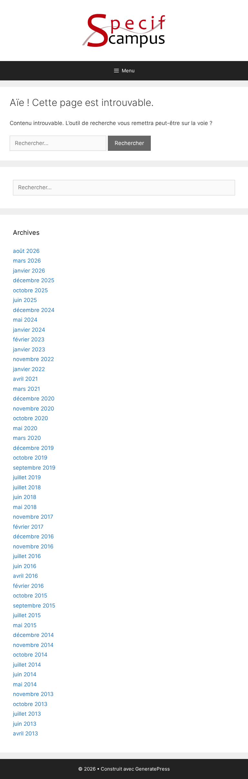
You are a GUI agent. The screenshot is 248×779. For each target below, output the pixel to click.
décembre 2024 (34, 310)
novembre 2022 (33, 359)
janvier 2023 (29, 349)
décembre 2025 (33, 280)
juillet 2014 (27, 664)
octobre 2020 (30, 418)
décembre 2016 (33, 536)
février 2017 (28, 527)
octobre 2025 (30, 290)
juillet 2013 (27, 714)
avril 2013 (25, 733)
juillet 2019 (27, 477)
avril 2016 (25, 576)
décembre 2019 (33, 448)
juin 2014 (24, 674)
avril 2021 (25, 379)
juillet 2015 (27, 615)
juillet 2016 (27, 556)
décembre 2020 (34, 398)
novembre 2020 (33, 408)
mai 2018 (24, 507)
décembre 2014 (33, 635)
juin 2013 (24, 724)
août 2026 (26, 251)
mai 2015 (24, 625)
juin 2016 (24, 566)
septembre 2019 (34, 467)
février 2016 (28, 586)
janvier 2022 (29, 369)
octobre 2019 (30, 457)
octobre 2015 (30, 595)
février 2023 (29, 339)
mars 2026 (27, 260)
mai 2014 (25, 684)
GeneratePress (152, 769)
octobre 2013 (30, 704)
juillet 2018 (27, 487)
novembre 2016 (33, 546)
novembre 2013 (33, 694)
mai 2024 (25, 320)
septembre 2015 (34, 605)
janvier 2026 (29, 270)
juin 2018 (24, 497)
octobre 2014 (30, 654)
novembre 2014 (33, 645)
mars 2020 (27, 438)
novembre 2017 (33, 517)
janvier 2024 (29, 330)
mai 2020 (25, 428)
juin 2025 (25, 300)
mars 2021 (26, 389)
